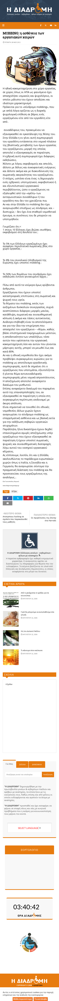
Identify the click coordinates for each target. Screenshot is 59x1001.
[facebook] (41, 25)
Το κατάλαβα (40, 999)
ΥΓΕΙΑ (14, 491)
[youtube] (51, 25)
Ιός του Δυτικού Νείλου (30, 631)
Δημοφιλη (37, 764)
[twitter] (45, 25)
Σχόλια (22, 764)
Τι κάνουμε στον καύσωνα (31, 650)
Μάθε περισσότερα (22, 999)
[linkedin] (55, 25)
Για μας (9, 764)
